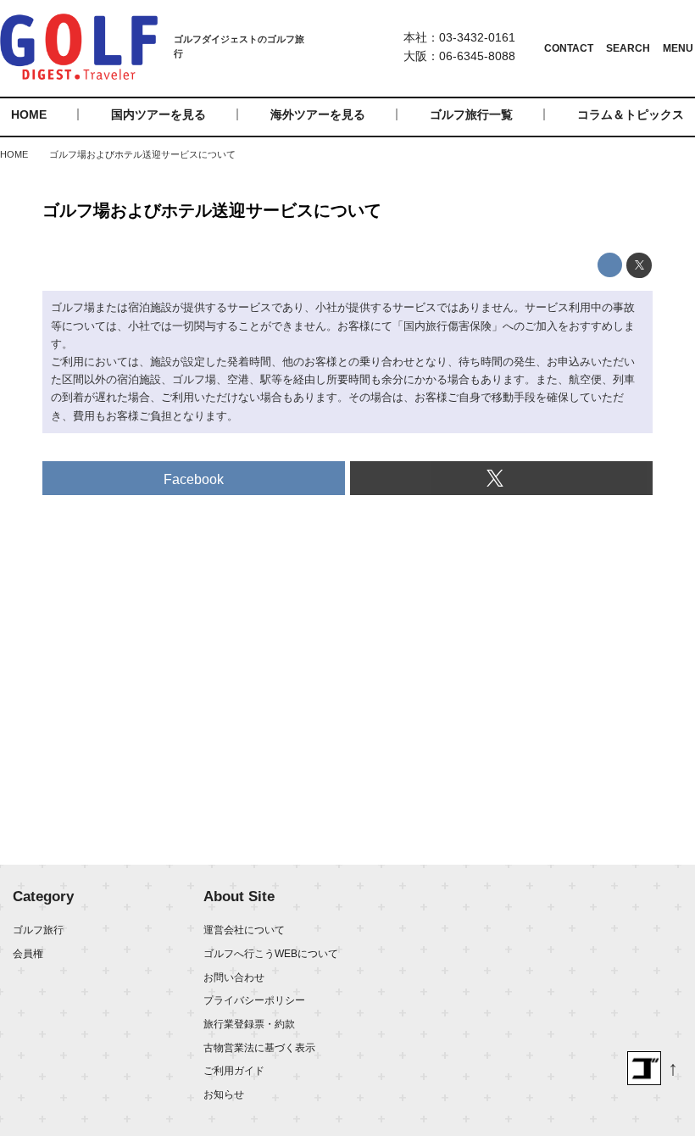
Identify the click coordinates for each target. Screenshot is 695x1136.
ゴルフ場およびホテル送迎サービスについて (211, 210)
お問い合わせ (233, 977)
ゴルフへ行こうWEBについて (270, 954)
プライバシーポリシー (254, 1000)
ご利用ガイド (233, 1071)
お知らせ (223, 1094)
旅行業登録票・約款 (249, 1024)
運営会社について (244, 930)
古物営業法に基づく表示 (259, 1048)
